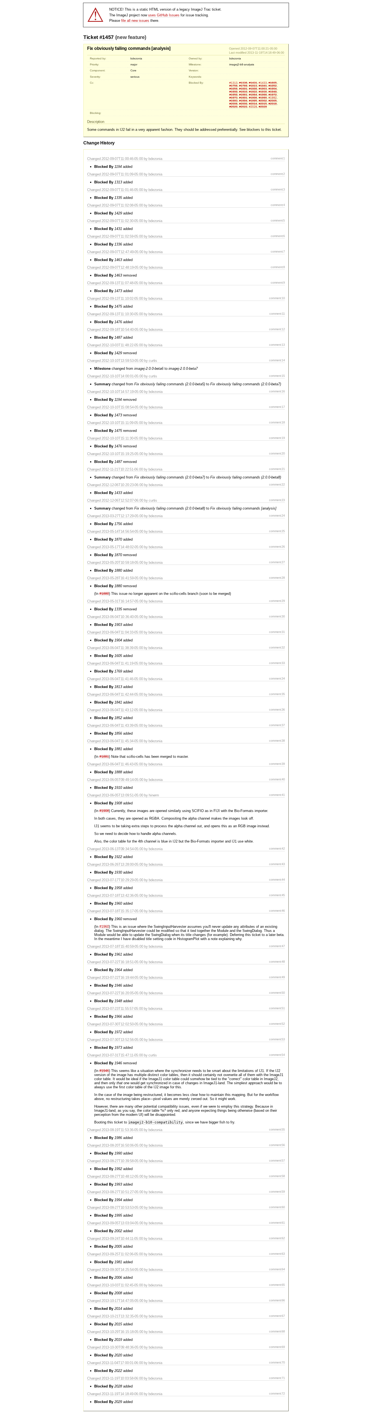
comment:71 (277, 1378)
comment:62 (277, 1238)
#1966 (263, 94)
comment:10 (277, 298)
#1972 (273, 94)
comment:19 (277, 438)
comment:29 (277, 600)
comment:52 (277, 1023)
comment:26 (277, 546)
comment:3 (278, 189)
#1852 (273, 85)
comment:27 (277, 562)
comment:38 (277, 740)
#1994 (243, 100)
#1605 (273, 82)
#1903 (263, 88)
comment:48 (277, 961)
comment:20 (277, 453)
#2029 (263, 106)
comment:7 (278, 251)
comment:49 (277, 977)
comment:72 (277, 1393)
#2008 (243, 103)
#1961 (243, 94)
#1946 (104, 1071)
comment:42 (277, 848)
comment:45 (277, 895)
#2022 (243, 106)
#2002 (263, 100)
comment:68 (277, 1331)
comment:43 (277, 864)
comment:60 (277, 1207)
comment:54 (277, 1054)
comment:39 (277, 763)
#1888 (253, 88)
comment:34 (277, 678)
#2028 (253, 106)
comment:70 (277, 1362)
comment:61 (277, 1222)
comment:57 (277, 1160)
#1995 (253, 100)
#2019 (273, 103)
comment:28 (277, 577)
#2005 (273, 100)
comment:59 (277, 1191)
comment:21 (277, 469)
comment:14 (277, 360)
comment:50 (277, 992)
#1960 (104, 927)
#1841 (263, 85)
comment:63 (277, 1253)
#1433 (263, 82)
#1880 (104, 594)
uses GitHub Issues (163, 15)
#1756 (233, 85)
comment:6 (278, 236)
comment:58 (277, 1176)
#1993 (233, 100)
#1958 (233, 94)
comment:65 (277, 1284)
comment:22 (277, 484)
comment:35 (277, 694)
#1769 (243, 85)
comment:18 (277, 422)
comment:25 (277, 531)
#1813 (253, 85)
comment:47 (277, 946)
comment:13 (277, 344)
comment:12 (277, 329)
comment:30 (277, 616)
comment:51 (277, 1008)
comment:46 (277, 910)
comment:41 (277, 794)
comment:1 (278, 158)
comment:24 (277, 515)
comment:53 (277, 1039)
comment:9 (278, 282)
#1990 (263, 97)
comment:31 (277, 632)
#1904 (273, 88)
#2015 (263, 103)
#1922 (253, 91)
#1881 (243, 88)
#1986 (253, 97)
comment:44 (277, 879)
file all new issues (135, 21)
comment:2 (278, 173)
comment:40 (277, 779)
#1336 (243, 82)
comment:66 (277, 1300)
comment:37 (277, 725)
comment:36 (277, 709)
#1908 (233, 91)
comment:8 (278, 267)
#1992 (273, 97)
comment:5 (278, 220)
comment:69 (277, 1347)
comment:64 (277, 1269)
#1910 (243, 91)
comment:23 (277, 500)
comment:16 (277, 391)
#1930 (263, 91)
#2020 (233, 106)
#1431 (253, 82)
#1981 (243, 97)
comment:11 (277, 313)
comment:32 (277, 647)
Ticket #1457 (98, 37)
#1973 (233, 97)
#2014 (253, 103)
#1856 (233, 88)
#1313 (233, 82)
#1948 (273, 91)
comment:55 (277, 1129)
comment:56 (277, 1145)
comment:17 (277, 406)
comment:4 (278, 205)
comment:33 (277, 663)
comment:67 (277, 1315)
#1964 (253, 94)
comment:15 (277, 375)
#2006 (233, 103)
